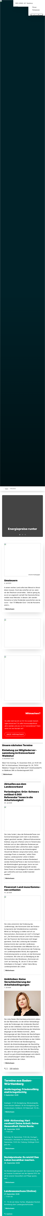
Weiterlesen (9, 609)
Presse (34, 7)
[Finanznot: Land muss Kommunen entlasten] (22, 908)
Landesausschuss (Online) (20, 1191)
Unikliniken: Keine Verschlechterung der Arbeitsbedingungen (17, 982)
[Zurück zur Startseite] (2, 488)
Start (6, 488)
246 (11, 1068)
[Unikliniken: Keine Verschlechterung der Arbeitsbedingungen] (22, 1003)
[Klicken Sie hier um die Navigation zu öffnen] (42, 3)
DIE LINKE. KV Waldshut (24, 3)
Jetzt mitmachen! (15, 734)
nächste (16, 1068)
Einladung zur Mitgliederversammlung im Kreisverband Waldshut (19, 753)
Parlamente (36, 10)
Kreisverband (36, 15)
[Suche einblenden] (36, 3)
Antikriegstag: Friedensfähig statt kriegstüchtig (21, 1090)
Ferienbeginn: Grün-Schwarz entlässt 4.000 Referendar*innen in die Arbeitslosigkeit (21, 795)
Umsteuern (10, 580)
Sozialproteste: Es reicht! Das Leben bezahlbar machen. (21, 1158)
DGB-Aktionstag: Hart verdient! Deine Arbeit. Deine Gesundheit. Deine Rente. (21, 1123)
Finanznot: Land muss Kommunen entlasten (22, 888)
